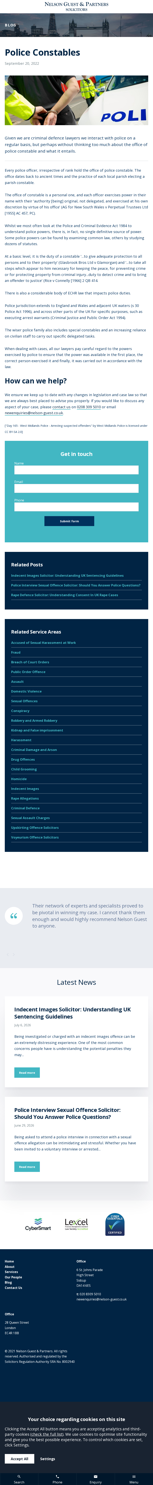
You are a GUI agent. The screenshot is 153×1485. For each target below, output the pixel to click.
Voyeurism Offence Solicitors (35, 837)
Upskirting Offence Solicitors (35, 827)
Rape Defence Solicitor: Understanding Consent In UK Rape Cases (64, 595)
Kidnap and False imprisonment (37, 730)
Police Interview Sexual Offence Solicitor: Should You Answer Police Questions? (75, 585)
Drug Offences (23, 759)
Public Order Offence (28, 671)
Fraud (16, 652)
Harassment (21, 740)
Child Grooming (24, 769)
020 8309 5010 (90, 1294)
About (10, 1266)
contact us (61, 406)
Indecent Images (25, 788)
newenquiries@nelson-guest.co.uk (34, 412)
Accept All (19, 1458)
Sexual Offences (24, 701)
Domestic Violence (26, 691)
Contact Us (13, 1288)
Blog (8, 1282)
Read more (27, 1073)
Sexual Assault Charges (30, 818)
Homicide (19, 779)
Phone (19, 500)
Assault (17, 681)
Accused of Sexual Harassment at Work (43, 642)
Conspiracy (20, 710)
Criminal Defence (25, 808)
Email (18, 481)
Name (19, 463)
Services (11, 1272)
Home (9, 1261)
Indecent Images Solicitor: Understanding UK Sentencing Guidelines (67, 575)
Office (81, 1261)
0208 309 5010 (89, 406)
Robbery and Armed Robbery (34, 720)
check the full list (46, 1434)
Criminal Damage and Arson (34, 749)
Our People (13, 1277)
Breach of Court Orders (30, 662)
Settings (47, 1458)
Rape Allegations (25, 798)
